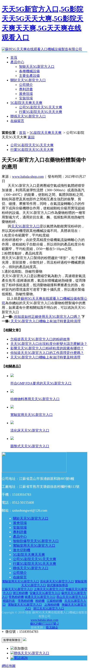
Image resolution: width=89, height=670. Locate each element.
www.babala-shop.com (28, 176)
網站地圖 (9, 666)
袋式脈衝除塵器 (57, 585)
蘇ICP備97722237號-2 (44, 623)
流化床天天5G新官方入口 (57, 581)
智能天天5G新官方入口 (36, 66)
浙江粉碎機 (20, 593)
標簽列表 (9, 600)
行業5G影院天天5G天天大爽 (40, 112)
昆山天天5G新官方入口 (71, 597)
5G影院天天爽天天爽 (26, 103)
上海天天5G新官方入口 (49, 589)
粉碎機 (39, 600)
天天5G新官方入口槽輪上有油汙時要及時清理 (45, 321)
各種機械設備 (29, 71)
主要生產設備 (29, 75)
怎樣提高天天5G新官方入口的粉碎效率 (40, 339)
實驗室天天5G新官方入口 (25, 604)
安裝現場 (26, 98)
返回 (31, 137)
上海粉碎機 (51, 604)
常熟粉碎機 (16, 597)
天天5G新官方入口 (25, 226)
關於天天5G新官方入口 (28, 80)
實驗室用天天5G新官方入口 (34, 545)
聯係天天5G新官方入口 (28, 116)
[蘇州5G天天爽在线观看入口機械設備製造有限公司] (42, 49)
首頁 (13, 57)
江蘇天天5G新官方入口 (17, 589)
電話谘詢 (21, 658)
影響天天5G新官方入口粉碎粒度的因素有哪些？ (47, 348)
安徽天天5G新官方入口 (45, 593)
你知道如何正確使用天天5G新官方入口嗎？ (47, 316)
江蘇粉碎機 (54, 600)
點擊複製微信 (11, 640)
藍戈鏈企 (52, 627)
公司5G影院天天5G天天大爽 (40, 107)
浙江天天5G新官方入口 (48, 608)
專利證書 (26, 89)
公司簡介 (26, 84)
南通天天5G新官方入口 (40, 597)
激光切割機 (21, 550)
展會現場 (26, 94)
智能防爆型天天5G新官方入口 (36, 541)
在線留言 (17, 121)
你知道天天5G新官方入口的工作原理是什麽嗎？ (47, 353)
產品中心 (17, 62)
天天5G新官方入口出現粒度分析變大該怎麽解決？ (48, 344)
